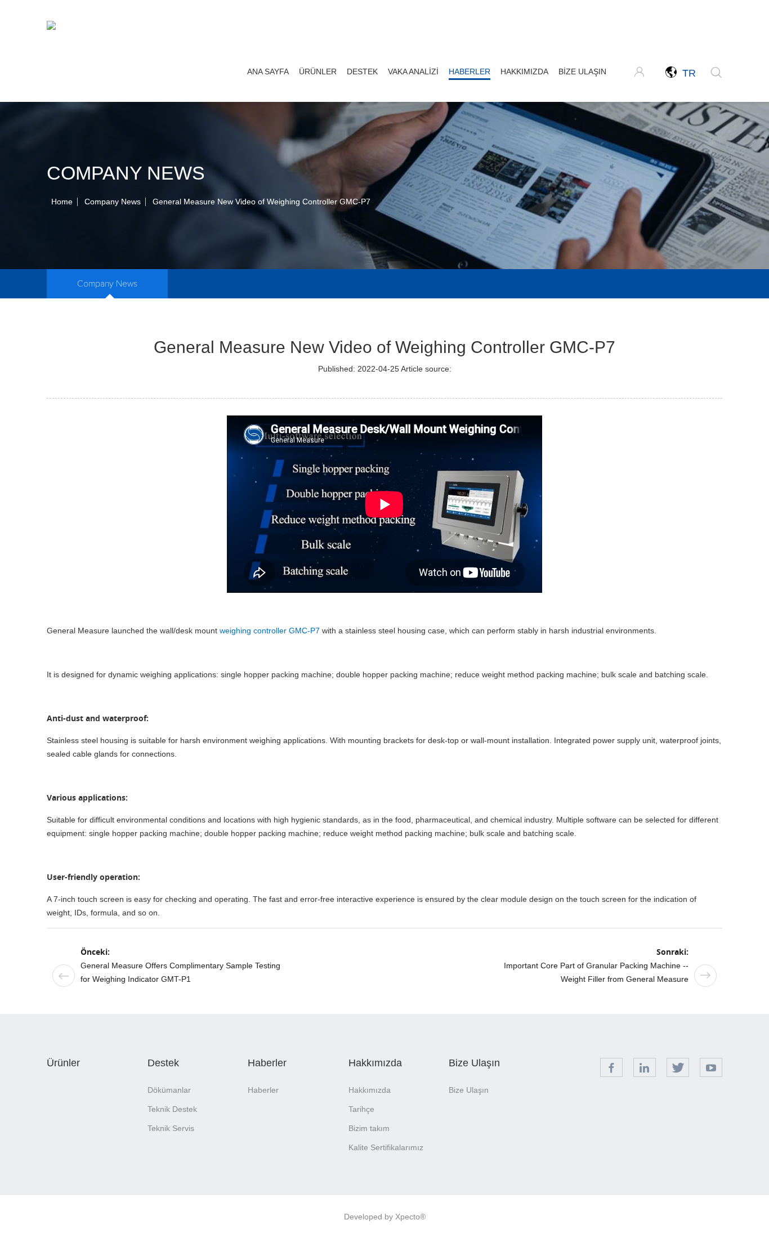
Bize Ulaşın (582, 71)
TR (686, 73)
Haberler (469, 71)
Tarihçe (361, 1109)
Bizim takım (369, 1128)
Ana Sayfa (268, 71)
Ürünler (318, 71)
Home (62, 201)
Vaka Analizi (413, 71)
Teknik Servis (170, 1128)
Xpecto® (410, 1216)
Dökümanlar (169, 1089)
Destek (362, 71)
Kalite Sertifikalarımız (385, 1147)
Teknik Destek (172, 1109)
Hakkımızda (524, 71)
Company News (112, 201)
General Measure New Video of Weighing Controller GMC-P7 (261, 201)
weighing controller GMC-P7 (270, 630)
